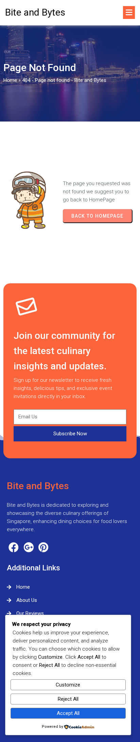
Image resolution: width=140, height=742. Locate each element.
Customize (68, 685)
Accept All (68, 713)
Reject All (68, 699)
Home (10, 80)
